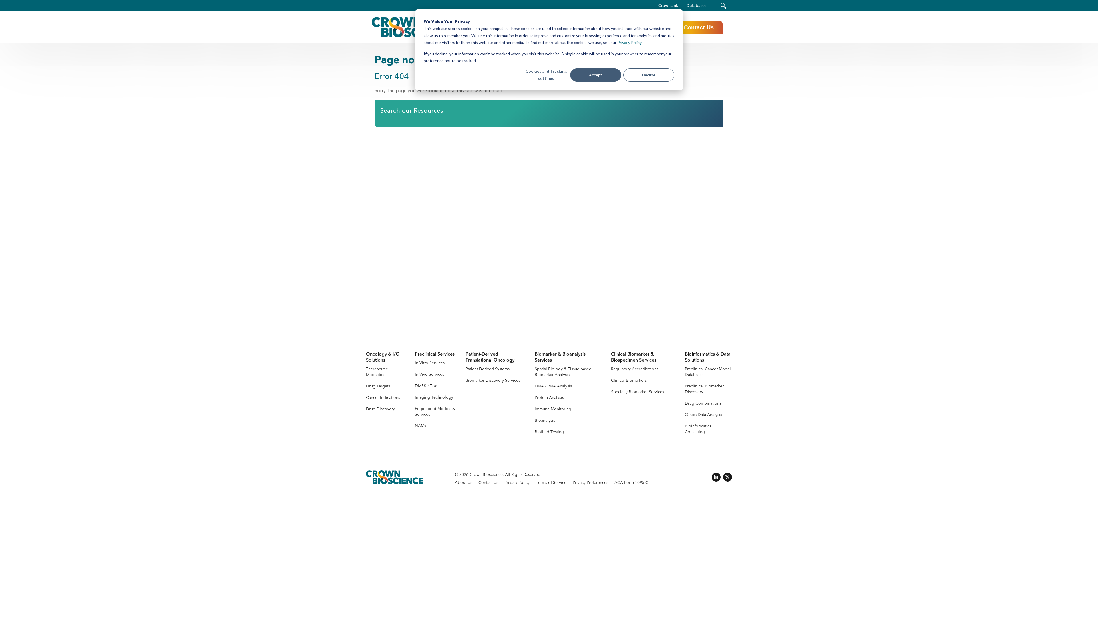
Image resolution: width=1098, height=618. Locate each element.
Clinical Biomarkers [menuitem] (629, 380)
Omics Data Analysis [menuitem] (703, 414)
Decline (648, 74)
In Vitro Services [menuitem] (430, 363)
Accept (595, 74)
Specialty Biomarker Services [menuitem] (637, 392)
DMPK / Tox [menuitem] (426, 386)
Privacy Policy (629, 42)
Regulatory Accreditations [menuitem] (634, 369)
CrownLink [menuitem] (668, 6)
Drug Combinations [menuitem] (703, 403)
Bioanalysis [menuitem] (545, 420)
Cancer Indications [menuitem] (383, 397)
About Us (463, 482)
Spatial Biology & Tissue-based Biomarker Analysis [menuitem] (563, 371)
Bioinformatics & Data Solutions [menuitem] (708, 357)
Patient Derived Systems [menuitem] (488, 369)
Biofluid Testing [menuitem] (549, 432)
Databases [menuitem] (696, 6)
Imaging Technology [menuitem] (434, 397)
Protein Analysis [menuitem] (549, 397)
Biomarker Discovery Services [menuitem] (493, 380)
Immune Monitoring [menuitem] (553, 409)
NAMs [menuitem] (420, 426)
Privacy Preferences (590, 482)
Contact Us (699, 27)
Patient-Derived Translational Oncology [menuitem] (490, 357)
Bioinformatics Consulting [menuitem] (698, 429)
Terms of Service (551, 482)
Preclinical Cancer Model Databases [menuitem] (708, 371)
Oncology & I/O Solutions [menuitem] (383, 357)
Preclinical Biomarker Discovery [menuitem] (704, 389)
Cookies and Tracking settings (546, 75)
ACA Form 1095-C (631, 482)
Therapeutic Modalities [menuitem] (377, 371)
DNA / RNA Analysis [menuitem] (553, 386)
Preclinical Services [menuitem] (435, 354)
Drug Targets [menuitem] (378, 386)
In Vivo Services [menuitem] (429, 374)
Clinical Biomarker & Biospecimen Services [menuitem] (633, 357)
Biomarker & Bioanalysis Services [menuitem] (560, 357)
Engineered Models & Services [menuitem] (435, 411)
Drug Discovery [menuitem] (380, 409)
